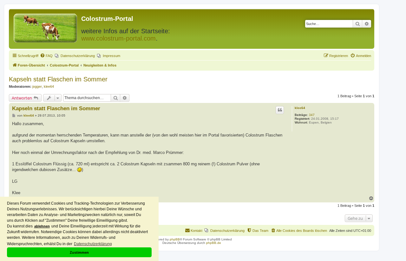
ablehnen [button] (42, 226)
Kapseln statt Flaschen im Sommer (58, 79)
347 (312, 115)
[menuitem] (46, 56)
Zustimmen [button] (79, 252)
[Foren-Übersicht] (45, 26)
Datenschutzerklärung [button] (93, 244)
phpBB (175, 239)
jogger (37, 86)
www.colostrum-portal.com (118, 38)
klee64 (49, 86)
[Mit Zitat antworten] (280, 110)
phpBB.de (213, 243)
